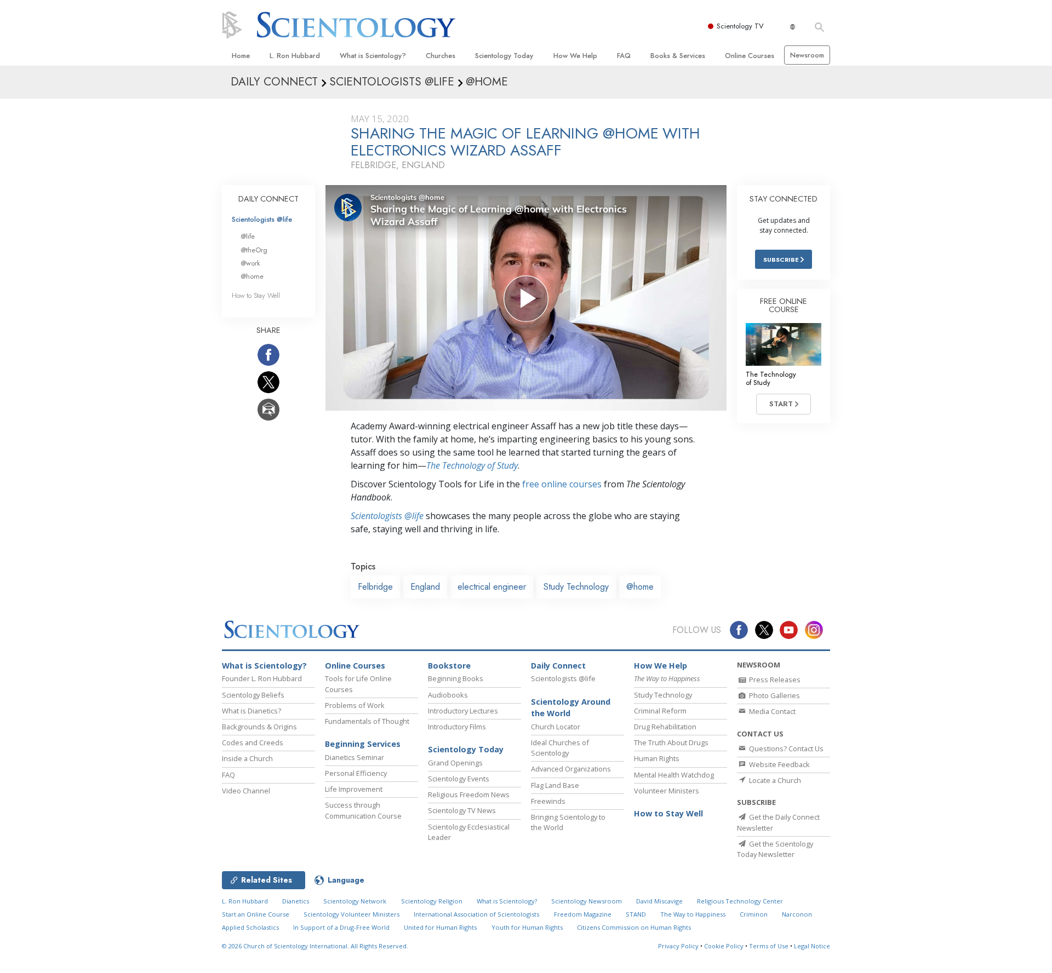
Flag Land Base (555, 785)
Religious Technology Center (740, 901)
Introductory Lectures (463, 711)
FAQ (624, 55)
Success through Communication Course (363, 810)
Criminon (754, 914)
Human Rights (656, 758)
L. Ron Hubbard (295, 55)
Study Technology (576, 586)
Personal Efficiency (356, 773)
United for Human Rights (440, 927)
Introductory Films (457, 727)
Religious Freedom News (469, 794)
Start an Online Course (255, 914)
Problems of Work (355, 705)
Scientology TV (740, 26)
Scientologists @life (262, 219)
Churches (440, 55)
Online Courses (749, 55)
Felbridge (375, 586)
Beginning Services (363, 744)
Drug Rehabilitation (665, 727)
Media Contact (771, 711)
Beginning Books (455, 678)
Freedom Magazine (582, 914)
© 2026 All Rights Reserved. (315, 946)
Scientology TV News (462, 810)
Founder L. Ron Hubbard (262, 678)
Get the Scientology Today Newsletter (775, 849)
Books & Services (677, 55)
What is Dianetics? (251, 711)
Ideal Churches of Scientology (560, 748)
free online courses (562, 484)
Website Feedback (778, 764)
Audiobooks (448, 695)
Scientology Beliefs (253, 695)
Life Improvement (353, 789)
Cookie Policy (724, 946)
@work (250, 263)
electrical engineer (492, 586)
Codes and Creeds (252, 742)
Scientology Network (354, 901)
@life (248, 236)
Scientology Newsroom (586, 901)
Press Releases (774, 679)
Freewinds (548, 801)
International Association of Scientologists (476, 914)
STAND (636, 914)
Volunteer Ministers (666, 791)
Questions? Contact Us (785, 748)
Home (241, 55)
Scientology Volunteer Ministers (351, 914)
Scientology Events (458, 779)
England (425, 586)
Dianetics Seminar (354, 757)
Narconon (797, 914)
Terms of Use (768, 946)
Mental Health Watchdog (674, 775)
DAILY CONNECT (268, 198)
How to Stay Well (256, 295)
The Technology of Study (472, 465)
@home (640, 586)
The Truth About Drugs (671, 742)
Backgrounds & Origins (259, 727)
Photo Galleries (773, 695)
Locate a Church (774, 780)
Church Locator (555, 727)
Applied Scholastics (250, 927)
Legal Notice (812, 946)
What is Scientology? (373, 55)
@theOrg (254, 250)
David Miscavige (659, 901)
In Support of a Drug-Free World (341, 927)
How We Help (575, 55)
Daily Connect (558, 665)
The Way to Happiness (692, 914)
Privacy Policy (678, 946)
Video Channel (246, 791)
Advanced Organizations (571, 769)
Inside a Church (247, 758)
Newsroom (807, 55)
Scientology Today (504, 55)
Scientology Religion (431, 901)
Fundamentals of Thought (367, 721)
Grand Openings (455, 763)
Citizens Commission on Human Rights (634, 927)
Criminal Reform (660, 711)
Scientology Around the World (570, 707)
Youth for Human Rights (527, 927)
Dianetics (295, 901)
